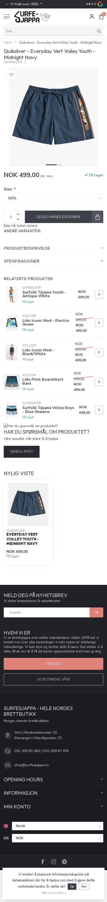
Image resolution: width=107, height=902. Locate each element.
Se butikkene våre (53, 679)
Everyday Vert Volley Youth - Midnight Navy (22, 539)
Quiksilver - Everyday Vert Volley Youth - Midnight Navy (60, 42)
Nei (84, 886)
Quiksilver (13, 62)
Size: (9, 189)
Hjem (8, 42)
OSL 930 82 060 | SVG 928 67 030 (41, 751)
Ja (72, 886)
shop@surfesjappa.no (31, 765)
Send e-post (21, 451)
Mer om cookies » (54, 893)
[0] (101, 16)
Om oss (53, 663)
